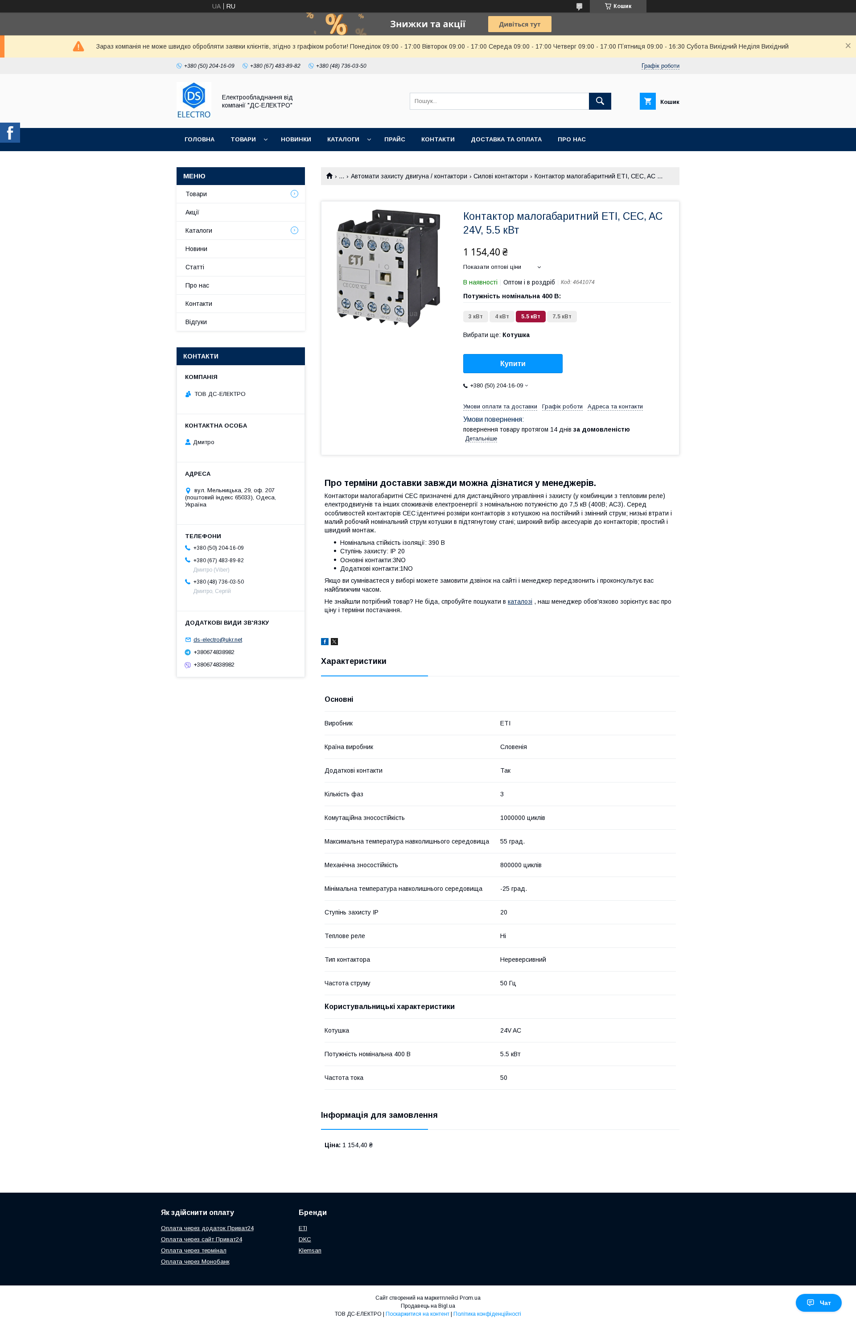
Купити (513, 363)
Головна (199, 139)
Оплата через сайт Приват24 (201, 1239)
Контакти (438, 139)
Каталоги (343, 139)
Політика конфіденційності (487, 1314)
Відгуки (196, 321)
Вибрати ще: (496, 334)
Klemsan (310, 1250)
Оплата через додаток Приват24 (207, 1228)
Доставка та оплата (506, 139)
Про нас (572, 139)
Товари (243, 139)
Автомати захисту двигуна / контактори (409, 176)
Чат (825, 1302)
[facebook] (325, 643)
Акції (192, 212)
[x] (334, 643)
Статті (194, 267)
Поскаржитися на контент (417, 1314)
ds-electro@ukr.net (217, 639)
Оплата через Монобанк (195, 1261)
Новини (196, 248)
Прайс (394, 139)
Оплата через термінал (193, 1250)
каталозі (520, 601)
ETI (303, 1228)
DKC (305, 1239)
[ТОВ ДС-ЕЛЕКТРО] (194, 116)
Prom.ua (470, 1298)
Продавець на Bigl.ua (428, 1306)
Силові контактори (500, 176)
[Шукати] (600, 101)
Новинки (296, 139)
